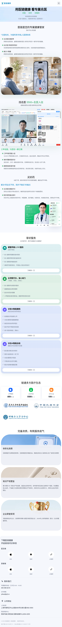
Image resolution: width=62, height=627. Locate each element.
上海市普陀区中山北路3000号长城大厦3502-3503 (17, 608)
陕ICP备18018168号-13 (7, 624)
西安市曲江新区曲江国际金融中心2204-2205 (15, 614)
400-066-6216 (5, 588)
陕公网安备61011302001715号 (22, 624)
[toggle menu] (58, 3)
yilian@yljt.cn (5, 594)
